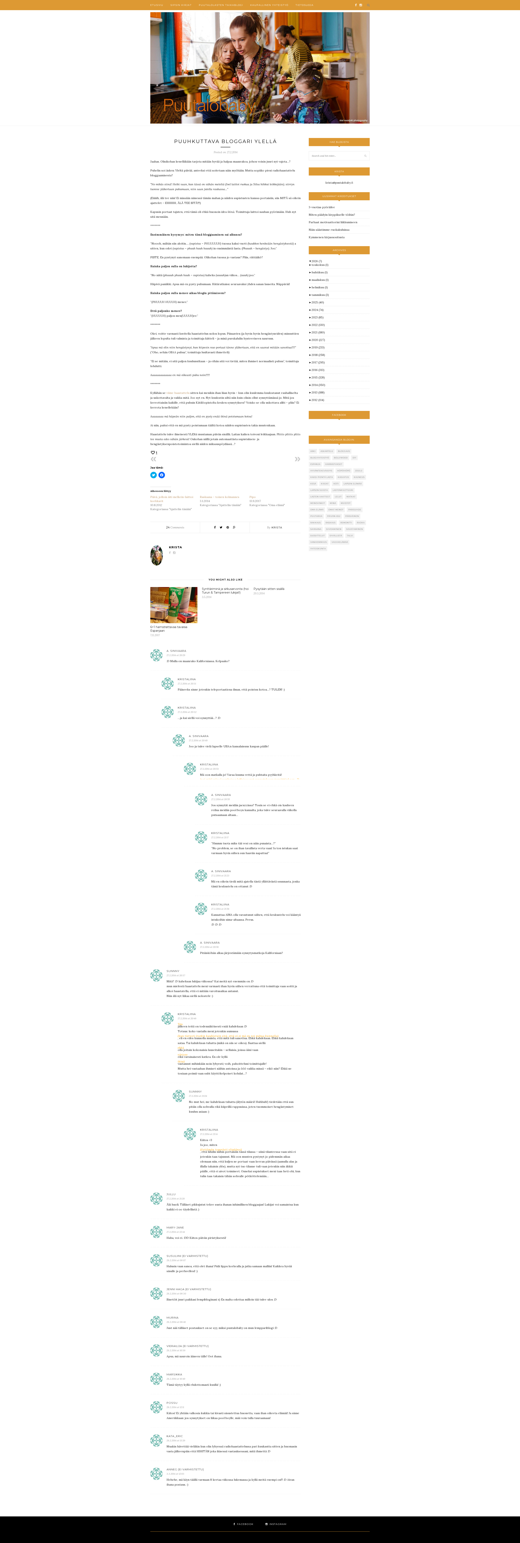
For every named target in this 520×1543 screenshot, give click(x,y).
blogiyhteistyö (319, 458)
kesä (313, 484)
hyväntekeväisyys (321, 471)
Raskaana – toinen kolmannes (219, 497)
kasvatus (343, 477)
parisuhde (354, 510)
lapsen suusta (319, 490)
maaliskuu (320, 280)
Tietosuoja (305, 5)
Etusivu (156, 5)
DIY (354, 458)
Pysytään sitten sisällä (269, 589)
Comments (175, 527)
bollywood (341, 458)
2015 (318, 377)
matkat (351, 497)
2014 (318, 385)
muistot (346, 503)
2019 (318, 347)
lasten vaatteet (320, 497)
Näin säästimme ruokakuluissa (329, 230)
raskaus (331, 523)
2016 (318, 370)
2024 (318, 310)
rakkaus (315, 523)
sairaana (315, 529)
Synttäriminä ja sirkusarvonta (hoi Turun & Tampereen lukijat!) (225, 590)
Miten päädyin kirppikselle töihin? (332, 215)
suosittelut (317, 535)
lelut (338, 497)
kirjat (325, 484)
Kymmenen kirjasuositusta (326, 237)
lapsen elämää (353, 484)
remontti (346, 523)
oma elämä (317, 510)
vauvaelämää (340, 542)
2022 (318, 325)
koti (336, 484)
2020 (318, 340)
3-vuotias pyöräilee (322, 207)
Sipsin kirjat (181, 5)
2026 (317, 261)
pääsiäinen (352, 516)
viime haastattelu (178, 393)
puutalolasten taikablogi (221, 5)
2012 (318, 400)
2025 (318, 302)
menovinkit (317, 503)
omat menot (335, 510)
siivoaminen (333, 529)
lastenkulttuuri (343, 490)
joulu (358, 471)
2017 (318, 362)
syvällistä (336, 535)
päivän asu (333, 516)
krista (277, 527)
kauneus (359, 477)
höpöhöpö (343, 471)
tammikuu (320, 295)
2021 (318, 332)
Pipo (252, 497)
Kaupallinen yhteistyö (269, 5)
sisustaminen (354, 529)
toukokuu (320, 265)
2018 (318, 355)
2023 (318, 317)
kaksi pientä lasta (321, 477)
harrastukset (333, 464)
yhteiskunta (318, 548)
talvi (350, 535)
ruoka (361, 523)
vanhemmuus (318, 542)
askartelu (327, 451)
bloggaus (344, 451)
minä (333, 503)
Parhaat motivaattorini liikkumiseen (333, 222)
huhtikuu (320, 272)
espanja (315, 464)
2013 (318, 392)
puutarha (316, 516)
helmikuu (320, 287)
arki (313, 451)
